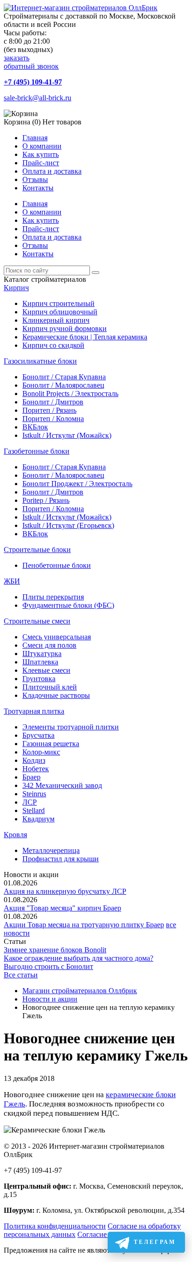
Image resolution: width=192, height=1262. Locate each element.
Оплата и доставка (52, 171)
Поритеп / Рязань (49, 410)
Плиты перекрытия (53, 597)
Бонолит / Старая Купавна (64, 377)
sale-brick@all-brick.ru (37, 98)
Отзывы (35, 179)
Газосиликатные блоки (40, 361)
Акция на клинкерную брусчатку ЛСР (65, 891)
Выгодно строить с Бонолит (48, 966)
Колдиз (33, 760)
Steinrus (34, 794)
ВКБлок (35, 427)
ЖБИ (12, 581)
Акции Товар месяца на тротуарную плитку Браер (84, 925)
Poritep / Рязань (45, 500)
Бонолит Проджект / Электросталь (77, 484)
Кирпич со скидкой (53, 345)
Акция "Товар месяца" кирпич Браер (62, 908)
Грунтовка (38, 679)
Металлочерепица (51, 850)
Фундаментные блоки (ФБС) (68, 605)
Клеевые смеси (46, 670)
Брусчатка (38, 735)
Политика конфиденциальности (55, 1226)
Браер (31, 777)
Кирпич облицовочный (59, 312)
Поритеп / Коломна (53, 419)
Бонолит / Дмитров (52, 402)
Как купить (40, 154)
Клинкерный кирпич (55, 320)
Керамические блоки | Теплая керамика (84, 337)
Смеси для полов (49, 645)
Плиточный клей (49, 687)
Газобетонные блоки (36, 451)
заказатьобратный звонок (31, 62)
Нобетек (35, 769)
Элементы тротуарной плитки (70, 727)
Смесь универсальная (56, 637)
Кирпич (16, 288)
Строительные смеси (37, 621)
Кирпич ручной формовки (64, 328)
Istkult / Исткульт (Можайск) (66, 435)
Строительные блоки (37, 549)
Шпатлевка (40, 662)
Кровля (15, 835)
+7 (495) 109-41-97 (33, 82)
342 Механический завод (62, 785)
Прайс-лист (40, 163)
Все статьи (21, 975)
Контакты (38, 188)
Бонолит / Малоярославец (63, 385)
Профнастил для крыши (60, 859)
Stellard (33, 810)
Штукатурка (42, 653)
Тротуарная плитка (34, 711)
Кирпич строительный (58, 303)
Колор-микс (41, 752)
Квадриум (38, 819)
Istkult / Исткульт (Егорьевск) (68, 525)
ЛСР (29, 802)
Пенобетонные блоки (56, 565)
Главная (35, 138)
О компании (42, 146)
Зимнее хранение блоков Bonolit (55, 950)
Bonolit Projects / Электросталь (70, 393)
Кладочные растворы (56, 695)
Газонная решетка (50, 744)
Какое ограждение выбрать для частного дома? (78, 958)
